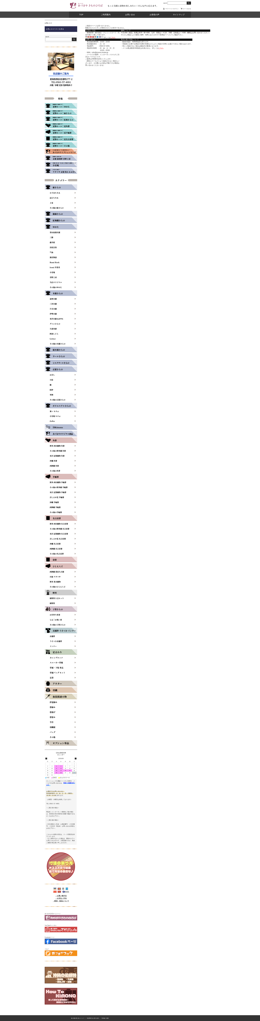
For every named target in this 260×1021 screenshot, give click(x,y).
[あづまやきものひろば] (86, 9)
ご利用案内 (105, 15)
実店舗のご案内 (105, 1018)
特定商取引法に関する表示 (93, 1018)
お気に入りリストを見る (55, 29)
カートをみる (187, 8)
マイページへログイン (172, 8)
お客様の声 (154, 15)
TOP (81, 15)
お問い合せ (130, 15)
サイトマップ (179, 15)
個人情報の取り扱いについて (77, 1018)
